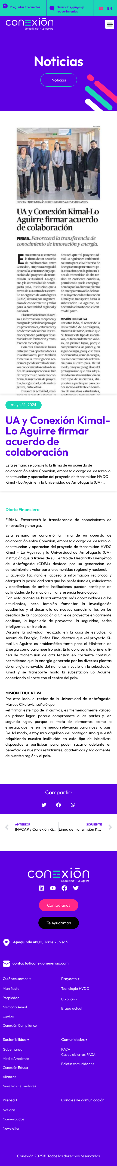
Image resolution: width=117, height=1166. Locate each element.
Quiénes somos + (17, 978)
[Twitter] (75, 888)
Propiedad (11, 997)
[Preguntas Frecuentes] (5, 6)
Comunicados (13, 1119)
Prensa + (10, 1100)
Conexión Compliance (20, 1025)
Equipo (8, 1016)
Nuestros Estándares (19, 1086)
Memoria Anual (15, 1007)
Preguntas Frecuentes (25, 7)
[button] (109, 24)
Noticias (58, 61)
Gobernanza (13, 1049)
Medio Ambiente (16, 1058)
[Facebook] (64, 888)
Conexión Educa (15, 1067)
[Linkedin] (41, 888)
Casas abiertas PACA (78, 1054)
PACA (65, 1049)
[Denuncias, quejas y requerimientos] (52, 8)
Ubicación (69, 999)
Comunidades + (74, 1039)
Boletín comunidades (77, 1063)
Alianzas (9, 1076)
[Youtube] (53, 888)
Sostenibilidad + (16, 1039)
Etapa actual (71, 1008)
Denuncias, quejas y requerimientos (70, 9)
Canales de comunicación (82, 1100)
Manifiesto (11, 988)
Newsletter (11, 1128)
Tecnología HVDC (75, 988)
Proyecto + (70, 978)
